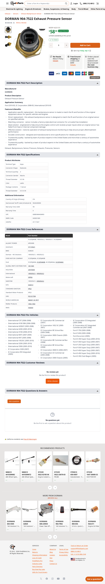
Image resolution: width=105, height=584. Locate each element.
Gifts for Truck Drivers (39, 572)
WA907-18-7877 (33, 300)
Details (55, 61)
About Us (53, 549)
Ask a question (14, 401)
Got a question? (94, 579)
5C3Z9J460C (60, 262)
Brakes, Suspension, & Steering (56, 9)
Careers (52, 555)
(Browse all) (52, 498)
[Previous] (50, 488)
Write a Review (21, 23)
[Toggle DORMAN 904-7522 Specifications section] (97, 154)
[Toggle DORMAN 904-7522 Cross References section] (97, 229)
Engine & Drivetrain (33, 9)
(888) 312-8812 (76, 551)
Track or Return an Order (79, 546)
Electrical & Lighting (14, 9)
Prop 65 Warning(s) (30, 439)
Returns (35, 552)
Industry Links (37, 564)
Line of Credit (37, 558)
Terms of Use (63, 549)
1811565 (31, 266)
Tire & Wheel (83, 9)
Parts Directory (37, 567)
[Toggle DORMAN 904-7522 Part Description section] (97, 83)
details (73, 65)
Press (51, 561)
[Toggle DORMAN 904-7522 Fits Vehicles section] (97, 315)
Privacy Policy (63, 552)
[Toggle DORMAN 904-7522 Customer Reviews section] (97, 363)
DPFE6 (30, 277)
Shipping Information (39, 555)
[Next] (55, 488)
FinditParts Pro (37, 561)
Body (74, 9)
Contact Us (53, 564)
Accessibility (63, 555)
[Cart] (97, 3)
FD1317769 (32, 296)
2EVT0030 (31, 270)
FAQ (51, 558)
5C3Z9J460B (41, 262)
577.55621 (31, 247)
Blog (51, 552)
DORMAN (8, 92)
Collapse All (95, 77)
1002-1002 (31, 304)
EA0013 (30, 285)
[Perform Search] (66, 3)
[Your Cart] (97, 3)
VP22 (29, 289)
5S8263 (30, 308)
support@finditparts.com (79, 548)
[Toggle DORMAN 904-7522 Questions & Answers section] (97, 391)
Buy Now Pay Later (38, 569)
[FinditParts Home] (17, 3)
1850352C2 (40, 273)
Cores (34, 549)
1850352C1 (32, 273)
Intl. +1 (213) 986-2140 (78, 554)
